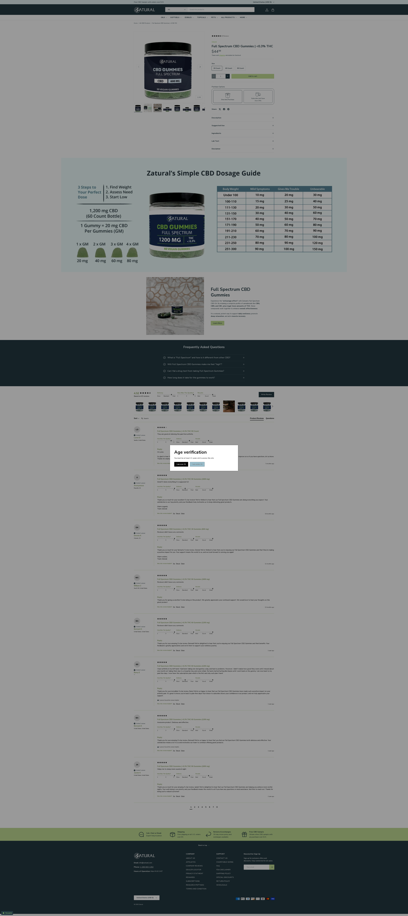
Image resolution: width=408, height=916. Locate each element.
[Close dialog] (223, 447)
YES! (204, 466)
